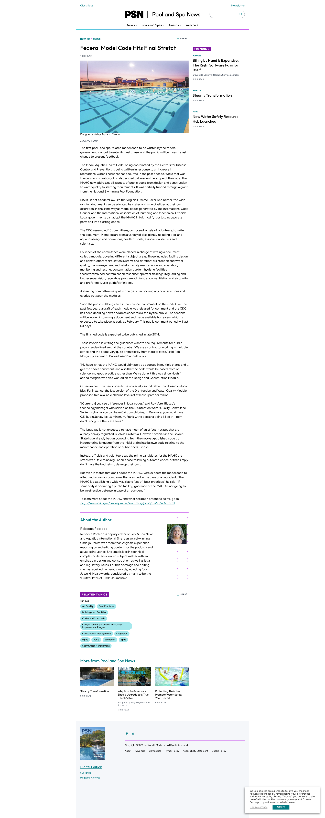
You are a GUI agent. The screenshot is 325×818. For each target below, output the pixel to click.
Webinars (192, 25)
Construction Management (96, 633)
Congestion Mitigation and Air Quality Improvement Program (102, 626)
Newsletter (238, 5)
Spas (123, 639)
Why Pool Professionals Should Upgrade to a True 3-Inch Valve (133, 695)
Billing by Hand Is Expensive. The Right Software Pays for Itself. (216, 65)
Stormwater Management (96, 645)
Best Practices (106, 606)
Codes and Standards (93, 618)
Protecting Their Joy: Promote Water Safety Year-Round (168, 695)
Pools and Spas (152, 25)
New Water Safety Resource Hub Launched (216, 119)
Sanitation (110, 639)
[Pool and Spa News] (162, 14)
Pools (96, 639)
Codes (97, 39)
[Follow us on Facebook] (127, 733)
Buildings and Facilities (94, 612)
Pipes (85, 639)
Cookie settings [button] (258, 807)
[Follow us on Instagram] (133, 733)
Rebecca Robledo (93, 529)
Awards (174, 25)
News (131, 25)
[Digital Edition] (92, 758)
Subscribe (85, 772)
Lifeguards (121, 633)
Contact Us (155, 750)
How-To (85, 39)
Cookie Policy (219, 750)
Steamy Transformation (94, 691)
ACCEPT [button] (281, 807)
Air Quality (87, 606)
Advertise (140, 750)
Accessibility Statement (195, 750)
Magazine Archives (90, 777)
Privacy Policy (172, 750)
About (128, 750)
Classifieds (86, 5)
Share (183, 38)
